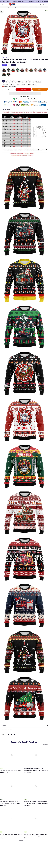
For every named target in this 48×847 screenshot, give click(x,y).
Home (5, 7)
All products (9, 7)
